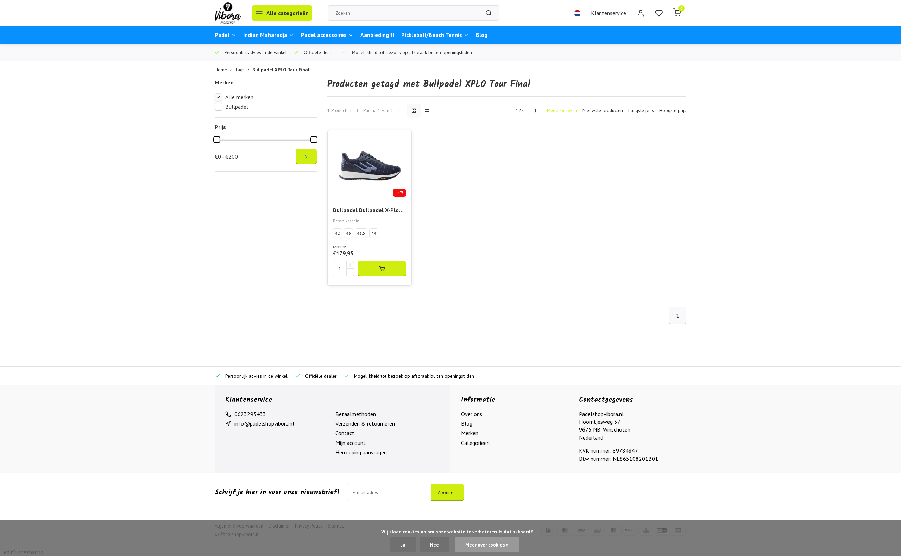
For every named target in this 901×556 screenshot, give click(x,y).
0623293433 (250, 413)
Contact (344, 432)
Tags (240, 69)
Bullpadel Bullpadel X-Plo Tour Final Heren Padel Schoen (366, 210)
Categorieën (475, 442)
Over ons (471, 413)
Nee (434, 545)
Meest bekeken (562, 110)
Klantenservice (608, 13)
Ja (403, 545)
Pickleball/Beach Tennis (431, 34)
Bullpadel (236, 106)
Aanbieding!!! (377, 34)
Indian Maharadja (265, 34)
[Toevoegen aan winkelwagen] (382, 268)
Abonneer (447, 492)
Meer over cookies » (487, 545)
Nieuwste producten (602, 110)
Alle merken (239, 97)
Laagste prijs (641, 110)
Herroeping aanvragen (361, 452)
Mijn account (350, 442)
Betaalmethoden (355, 413)
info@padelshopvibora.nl (264, 423)
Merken (469, 432)
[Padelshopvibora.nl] (228, 13)
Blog (481, 34)
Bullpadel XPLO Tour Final (280, 69)
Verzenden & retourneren (365, 423)
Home (221, 69)
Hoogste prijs (672, 110)
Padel (222, 34)
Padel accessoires (324, 34)
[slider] (216, 139)
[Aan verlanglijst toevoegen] (401, 141)
